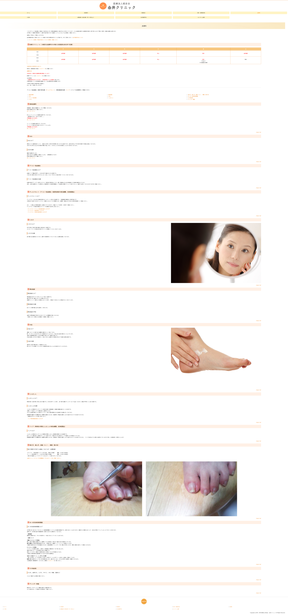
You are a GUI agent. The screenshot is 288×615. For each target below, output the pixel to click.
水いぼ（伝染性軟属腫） (193, 96)
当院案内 (86, 12)
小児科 (28, 17)
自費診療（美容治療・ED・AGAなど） (85, 17)
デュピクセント (50, 90)
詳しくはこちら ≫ (31, 111)
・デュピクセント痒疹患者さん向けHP (35, 210)
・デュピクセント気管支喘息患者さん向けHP (37, 212)
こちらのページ (42, 68)
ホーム (28, 12)
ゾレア (68, 90)
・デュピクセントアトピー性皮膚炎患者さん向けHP (38, 209)
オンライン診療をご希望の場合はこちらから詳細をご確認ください (43, 39)
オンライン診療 (201, 17)
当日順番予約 (143, 17)
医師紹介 (144, 12)
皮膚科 (258, 12)
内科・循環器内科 (201, 12)
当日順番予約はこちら (77, 37)
